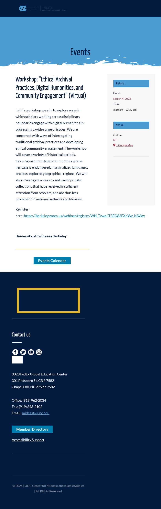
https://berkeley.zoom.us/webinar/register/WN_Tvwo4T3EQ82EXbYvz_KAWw (84, 215)
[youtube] (31, 352)
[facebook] (15, 352)
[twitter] (23, 352)
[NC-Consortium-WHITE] (48, 460)
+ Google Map (124, 145)
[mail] (39, 352)
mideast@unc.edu (35, 413)
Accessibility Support (28, 440)
